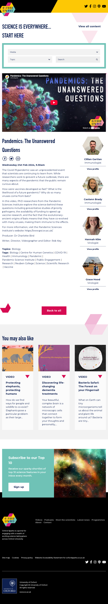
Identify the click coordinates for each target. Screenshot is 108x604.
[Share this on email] (18, 158)
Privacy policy (27, 558)
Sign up (19, 486)
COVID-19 (60, 252)
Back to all (54, 310)
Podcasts (49, 520)
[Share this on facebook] (4, 158)
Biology (16, 249)
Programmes (98, 520)
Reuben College (24, 263)
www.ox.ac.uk (25, 592)
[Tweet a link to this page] (11, 158)
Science (40, 263)
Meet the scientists (65, 520)
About (38, 522)
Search (97, 59)
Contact (47, 522)
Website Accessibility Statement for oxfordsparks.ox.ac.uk (60, 558)
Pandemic (36, 256)
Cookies (15, 558)
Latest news (83, 520)
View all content (89, 26)
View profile (93, 169)
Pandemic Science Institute (18, 259)
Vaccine (8, 267)
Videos (38, 520)
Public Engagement (48, 259)
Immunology (20, 256)
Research (7, 263)
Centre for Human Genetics (37, 252)
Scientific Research (58, 263)
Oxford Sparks (7, 8)
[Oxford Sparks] (9, 528)
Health (6, 256)
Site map (6, 558)
